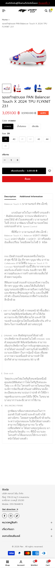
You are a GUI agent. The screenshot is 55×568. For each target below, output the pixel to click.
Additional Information (31, 196)
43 (39, 139)
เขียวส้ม (35, 126)
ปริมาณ (5, 154)
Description (10, 196)
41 (23, 140)
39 (5, 139)
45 (6, 146)
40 (14, 139)
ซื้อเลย (27, 179)
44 (47, 139)
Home (5, 19)
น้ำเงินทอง (21, 126)
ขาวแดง (7, 126)
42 (31, 140)
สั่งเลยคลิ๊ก (43, 3)
